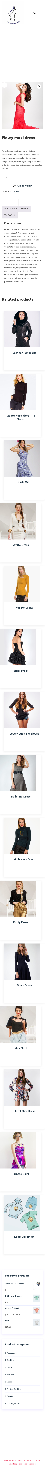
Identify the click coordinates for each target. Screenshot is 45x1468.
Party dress (20, 922)
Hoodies (10, 1374)
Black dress (24, 985)
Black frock (20, 670)
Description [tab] (10, 202)
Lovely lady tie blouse (24, 733)
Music (9, 1382)
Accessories (12, 1353)
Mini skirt (21, 1048)
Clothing (16, 191)
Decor (9, 1367)
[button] (39, 86)
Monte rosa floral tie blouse (20, 417)
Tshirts (10, 1396)
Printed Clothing (14, 1389)
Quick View (11, 367)
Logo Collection (24, 1236)
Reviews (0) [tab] (9, 215)
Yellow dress (24, 608)
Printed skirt (20, 1174)
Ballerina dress (21, 796)
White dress (21, 545)
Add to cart (22, 177)
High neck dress (24, 859)
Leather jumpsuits (24, 353)
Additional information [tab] (16, 209)
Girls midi (24, 482)
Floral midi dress (24, 1111)
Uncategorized (13, 1403)
